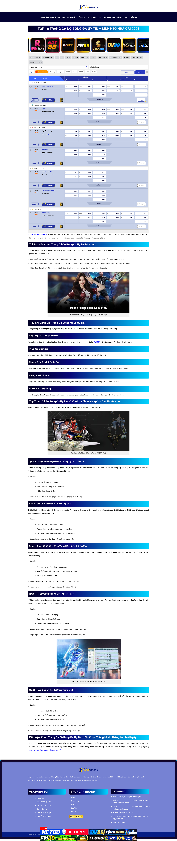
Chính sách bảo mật (44, 805)
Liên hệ (74, 812)
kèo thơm (61, 17)
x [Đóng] (43, 828)
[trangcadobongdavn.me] (88, 7)
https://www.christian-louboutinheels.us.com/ (44, 750)
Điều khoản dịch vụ (44, 802)
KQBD (100, 17)
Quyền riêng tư (42, 809)
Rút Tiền (74, 808)
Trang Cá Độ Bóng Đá (48, 17)
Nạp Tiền (74, 805)
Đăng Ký (74, 797)
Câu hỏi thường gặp (44, 816)
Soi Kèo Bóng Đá (131, 17)
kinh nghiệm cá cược (115, 17)
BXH (104, 17)
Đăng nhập (75, 801)
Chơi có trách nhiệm (44, 813)
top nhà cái (70, 17)
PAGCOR (97, 342)
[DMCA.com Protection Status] (76, 817)
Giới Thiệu (40, 798)
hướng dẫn (81, 17)
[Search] (148, 7)
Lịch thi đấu (91, 17)
